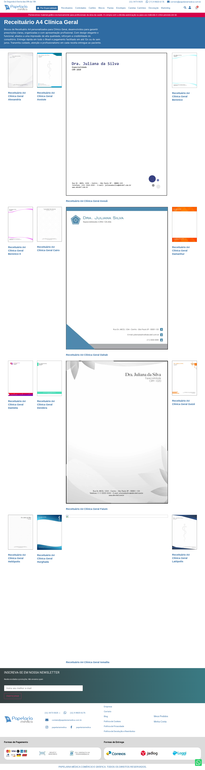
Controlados (80, 8)
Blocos (101, 8)
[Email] (46, 719)
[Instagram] (46, 727)
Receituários (67, 8)
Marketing (165, 8)
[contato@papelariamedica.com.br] (168, 1)
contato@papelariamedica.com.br (185, 2)
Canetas (132, 8)
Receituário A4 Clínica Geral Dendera (46, 404)
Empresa (108, 707)
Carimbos (141, 8)
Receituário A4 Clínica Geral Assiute (46, 96)
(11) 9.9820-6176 (156, 2)
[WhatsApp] (65, 712)
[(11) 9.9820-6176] (147, 1)
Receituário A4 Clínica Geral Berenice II (17, 250)
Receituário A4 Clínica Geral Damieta (17, 404)
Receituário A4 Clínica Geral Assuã (87, 201)
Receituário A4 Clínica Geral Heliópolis (17, 558)
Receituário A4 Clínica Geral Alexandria (17, 96)
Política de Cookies (112, 721)
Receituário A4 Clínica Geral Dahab (87, 354)
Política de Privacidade (114, 726)
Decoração (154, 8)
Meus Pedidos (161, 716)
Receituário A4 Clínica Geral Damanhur (181, 250)
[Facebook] (71, 727)
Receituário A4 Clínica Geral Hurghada (46, 558)
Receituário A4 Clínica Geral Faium (87, 509)
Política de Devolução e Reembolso (119, 731)
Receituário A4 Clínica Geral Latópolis (181, 558)
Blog (106, 716)
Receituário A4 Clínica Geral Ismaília (87, 662)
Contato (107, 711)
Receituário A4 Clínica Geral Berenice (181, 96)
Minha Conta (160, 721)
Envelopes (121, 8)
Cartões (92, 8)
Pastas (110, 8)
